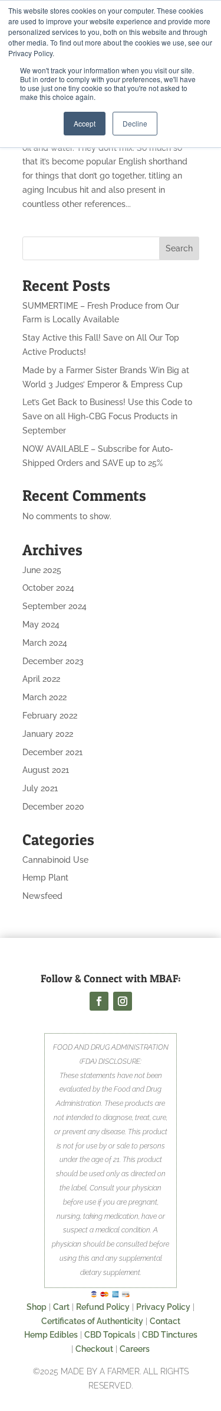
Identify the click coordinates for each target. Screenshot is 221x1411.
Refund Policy (103, 1307)
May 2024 (41, 624)
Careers (135, 1349)
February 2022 (49, 715)
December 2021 (52, 752)
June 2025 (41, 570)
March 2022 (44, 697)
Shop (37, 1307)
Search (179, 248)
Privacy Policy (163, 1307)
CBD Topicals (110, 1334)
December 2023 (53, 661)
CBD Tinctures (169, 1334)
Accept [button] (84, 123)
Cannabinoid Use (55, 860)
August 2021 (45, 770)
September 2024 (54, 606)
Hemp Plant (45, 877)
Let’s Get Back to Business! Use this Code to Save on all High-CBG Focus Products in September (107, 416)
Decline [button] (135, 123)
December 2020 (53, 806)
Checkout (94, 1349)
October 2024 (48, 588)
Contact (165, 1321)
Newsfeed (42, 896)
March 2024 (44, 643)
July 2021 (40, 788)
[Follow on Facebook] (99, 1001)
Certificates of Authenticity (92, 1321)
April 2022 (41, 679)
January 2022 (47, 734)
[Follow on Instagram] (122, 1001)
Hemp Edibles (51, 1334)
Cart (61, 1307)
